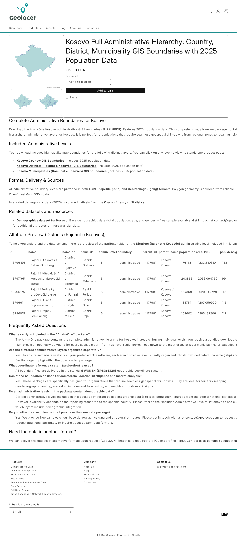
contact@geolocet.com (202, 417)
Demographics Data (22, 466)
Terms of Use (91, 474)
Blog (86, 470)
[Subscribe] (70, 512)
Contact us (90, 482)
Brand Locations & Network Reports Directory (36, 494)
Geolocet (111, 535)
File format (72, 76)
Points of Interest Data (23, 470)
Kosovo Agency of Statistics (124, 202)
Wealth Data (17, 478)
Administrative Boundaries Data (28, 482)
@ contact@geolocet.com (171, 466)
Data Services (19, 486)
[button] (34, 28)
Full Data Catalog (20, 490)
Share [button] (73, 97)
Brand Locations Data (23, 474)
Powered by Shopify (128, 535)
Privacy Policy (92, 478)
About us (89, 466)
